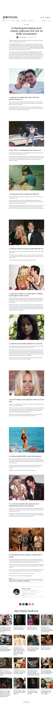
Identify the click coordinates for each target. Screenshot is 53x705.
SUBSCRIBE (44, 20)
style (8, 20)
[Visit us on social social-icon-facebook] (45, 17)
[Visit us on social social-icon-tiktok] (41, 17)
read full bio (23, 595)
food (13, 20)
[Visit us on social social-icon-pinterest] (43, 17)
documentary (32, 46)
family (18, 20)
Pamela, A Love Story (39, 46)
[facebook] (23, 604)
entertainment (26, 24)
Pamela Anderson (16, 44)
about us (31, 20)
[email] (2, 24)
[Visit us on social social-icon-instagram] (47, 17)
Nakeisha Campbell (23, 37)
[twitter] (26, 604)
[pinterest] (2, 13)
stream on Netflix (28, 575)
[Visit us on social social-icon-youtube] (49, 17)
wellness (24, 20)
